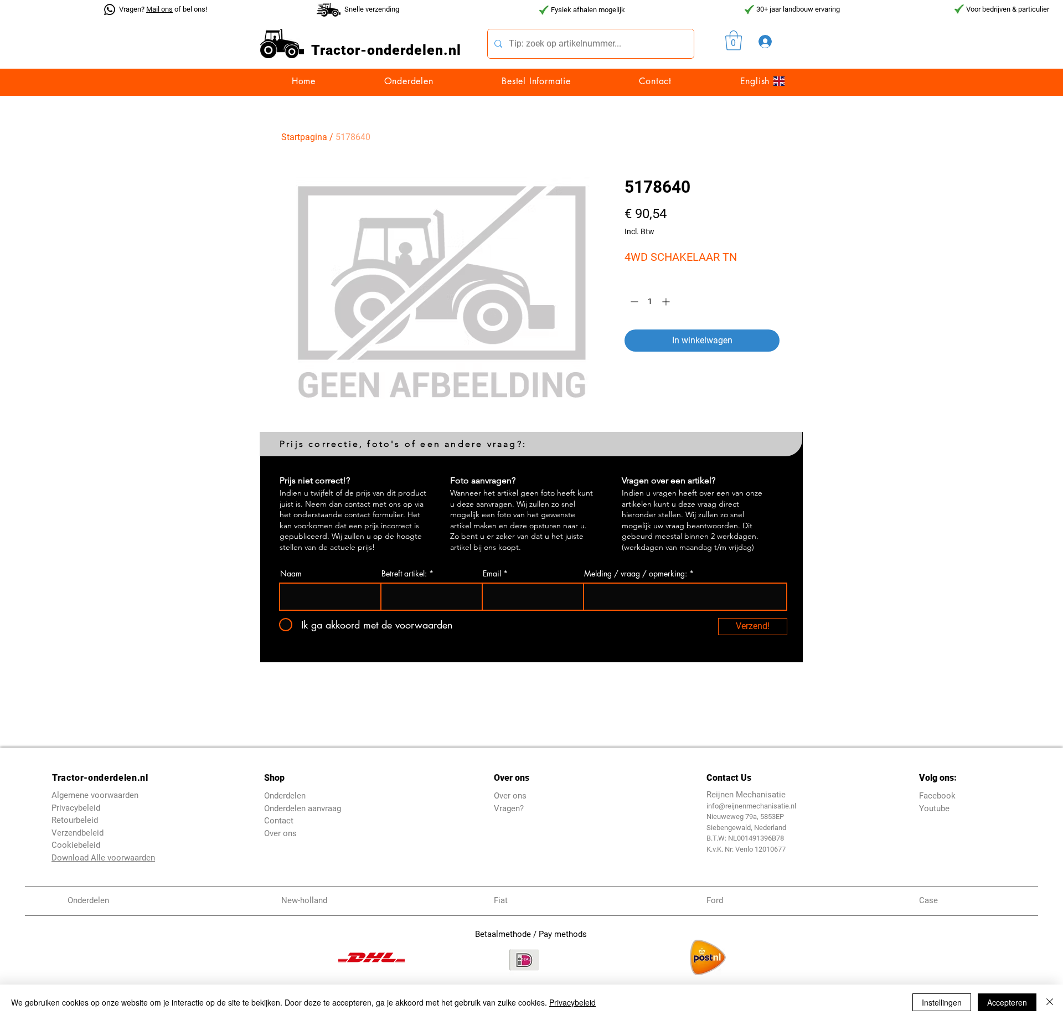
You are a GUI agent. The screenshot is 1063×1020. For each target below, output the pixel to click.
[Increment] (667, 301)
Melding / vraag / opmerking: (635, 574)
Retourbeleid (74, 820)
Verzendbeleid (77, 833)
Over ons (280, 833)
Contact (278, 821)
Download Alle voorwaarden (103, 858)
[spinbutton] (650, 301)
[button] (733, 40)
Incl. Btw (639, 231)
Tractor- (339, 50)
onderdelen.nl (414, 50)
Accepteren (1007, 1002)
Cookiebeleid (75, 845)
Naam (291, 574)
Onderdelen (285, 796)
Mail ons (159, 9)
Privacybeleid (572, 1002)
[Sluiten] (1049, 1002)
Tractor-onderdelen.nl (100, 777)
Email (492, 574)
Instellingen (942, 1002)
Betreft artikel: (404, 574)
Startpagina (304, 137)
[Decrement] (633, 301)
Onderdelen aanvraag (302, 808)
